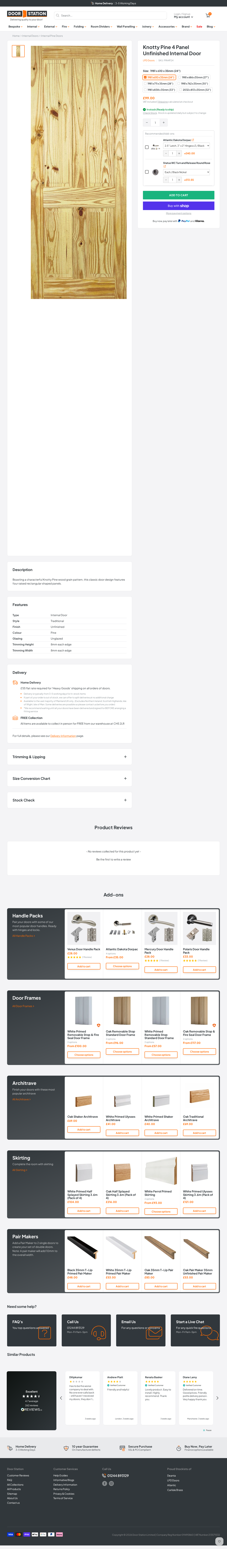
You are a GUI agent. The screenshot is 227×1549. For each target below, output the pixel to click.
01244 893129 (118, 1476)
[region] (139, 1398)
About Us (12, 1498)
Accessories (167, 26)
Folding (79, 26)
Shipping (163, 101)
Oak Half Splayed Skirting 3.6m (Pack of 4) (121, 1195)
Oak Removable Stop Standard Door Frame (120, 1033)
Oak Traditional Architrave (193, 1118)
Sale (199, 26)
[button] (113, 859)
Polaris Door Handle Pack (196, 951)
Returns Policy (61, 1489)
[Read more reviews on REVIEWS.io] (31, 1410)
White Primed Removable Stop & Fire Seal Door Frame (83, 1035)
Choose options (122, 966)
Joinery (146, 26)
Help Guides (60, 1475)
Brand (186, 26)
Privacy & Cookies (63, 1493)
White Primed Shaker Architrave (159, 1118)
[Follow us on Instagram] (111, 1483)
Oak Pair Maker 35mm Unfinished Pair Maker (198, 1272)
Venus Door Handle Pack (83, 949)
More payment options (178, 213)
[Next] (219, 944)
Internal (32, 26)
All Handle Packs (23, 935)
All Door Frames (22, 1006)
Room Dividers (100, 26)
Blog (210, 26)
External (49, 26)
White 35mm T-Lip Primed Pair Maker (119, 1272)
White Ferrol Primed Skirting (158, 1193)
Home (16, 35)
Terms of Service (63, 1498)
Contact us (13, 1502)
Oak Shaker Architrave (82, 1116)
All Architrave (20, 1099)
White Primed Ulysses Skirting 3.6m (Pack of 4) (198, 1195)
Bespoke (14, 26)
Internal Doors (30, 35)
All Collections (15, 1484)
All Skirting (19, 1170)
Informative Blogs (63, 1480)
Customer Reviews (18, 1475)
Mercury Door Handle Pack (159, 951)
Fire (64, 26)
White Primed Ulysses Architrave (120, 1118)
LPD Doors (149, 60)
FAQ (9, 1480)
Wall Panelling (126, 26)
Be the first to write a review (113, 859)
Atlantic (171, 1485)
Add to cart (178, 195)
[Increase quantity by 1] (163, 122)
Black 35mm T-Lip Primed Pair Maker (80, 1272)
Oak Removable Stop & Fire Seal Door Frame (199, 1033)
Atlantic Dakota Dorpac (177, 140)
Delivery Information (63, 735)
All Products (14, 1489)
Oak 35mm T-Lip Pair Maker (159, 1272)
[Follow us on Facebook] (104, 1483)
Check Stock (150, 113)
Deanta (171, 1475)
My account (182, 17)
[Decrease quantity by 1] (147, 122)
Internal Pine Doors (52, 35)
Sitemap (12, 1493)
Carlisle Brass (175, 1489)
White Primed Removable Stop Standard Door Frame (159, 1035)
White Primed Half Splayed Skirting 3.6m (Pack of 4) (82, 1195)
